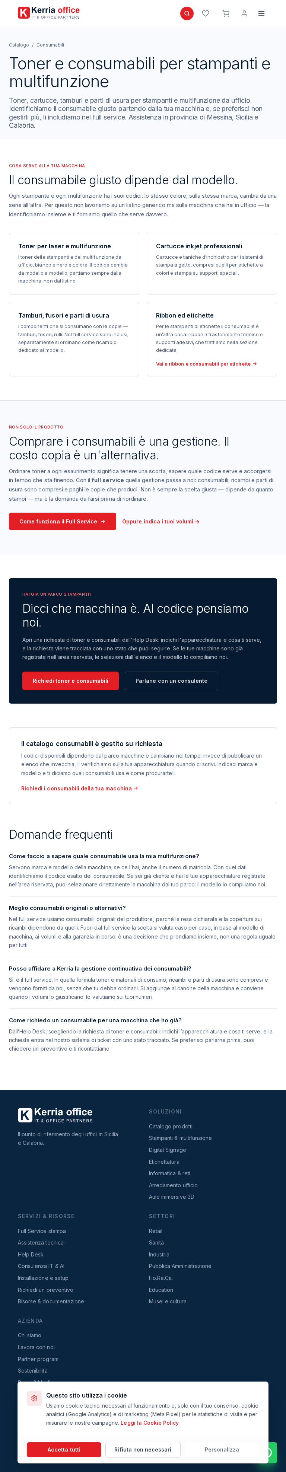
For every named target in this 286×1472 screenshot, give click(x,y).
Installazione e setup (43, 1278)
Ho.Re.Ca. (161, 1278)
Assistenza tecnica (41, 1242)
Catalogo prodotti (171, 1126)
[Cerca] (187, 13)
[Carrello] (225, 13)
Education (161, 1290)
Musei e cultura (168, 1301)
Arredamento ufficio (173, 1185)
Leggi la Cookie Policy (150, 1423)
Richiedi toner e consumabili (70, 681)
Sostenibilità (33, 1370)
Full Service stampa (42, 1231)
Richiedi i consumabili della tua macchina (76, 788)
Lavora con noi (36, 1347)
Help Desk (31, 1254)
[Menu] (261, 13)
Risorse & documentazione (51, 1301)
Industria (159, 1254)
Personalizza (222, 1449)
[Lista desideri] (205, 13)
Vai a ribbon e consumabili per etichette (203, 364)
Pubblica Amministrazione (180, 1266)
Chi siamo (29, 1335)
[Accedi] (244, 13)
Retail (155, 1231)
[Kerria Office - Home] (49, 13)
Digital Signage (167, 1150)
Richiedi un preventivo (45, 1290)
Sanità (156, 1242)
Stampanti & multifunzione (180, 1138)
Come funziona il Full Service (58, 521)
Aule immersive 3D (171, 1197)
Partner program (38, 1359)
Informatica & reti (169, 1173)
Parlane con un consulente (171, 681)
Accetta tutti (64, 1449)
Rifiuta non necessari (142, 1449)
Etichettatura (164, 1162)
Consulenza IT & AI (41, 1266)
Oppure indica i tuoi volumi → (161, 521)
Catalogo (19, 45)
